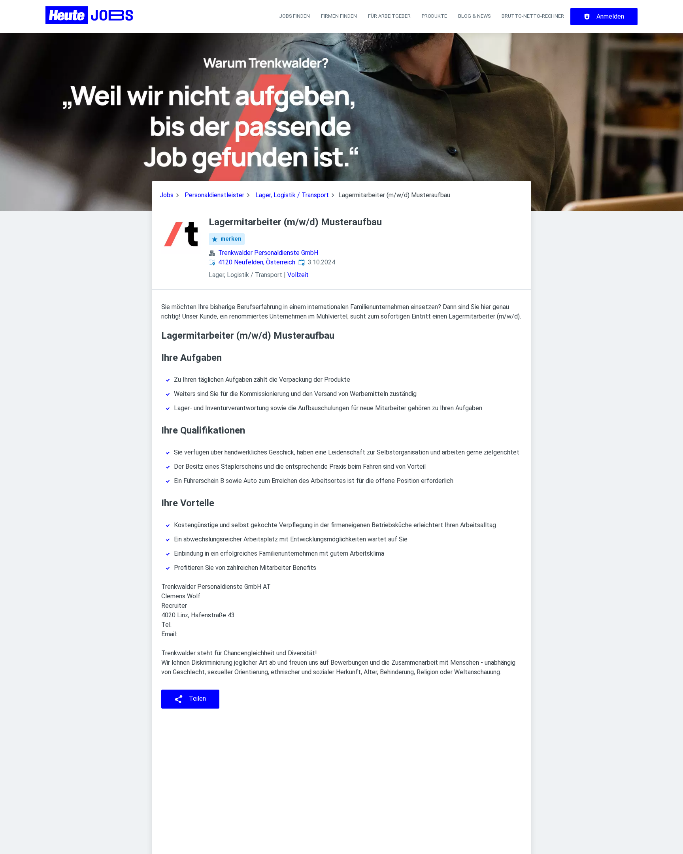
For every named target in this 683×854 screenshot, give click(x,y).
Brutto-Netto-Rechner (533, 16)
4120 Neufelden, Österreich (256, 262)
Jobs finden (294, 16)
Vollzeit (298, 275)
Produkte (434, 16)
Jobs (167, 195)
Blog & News (474, 16)
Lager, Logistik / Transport (292, 195)
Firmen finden (339, 16)
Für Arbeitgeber (389, 16)
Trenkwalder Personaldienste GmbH (268, 252)
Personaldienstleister (214, 195)
